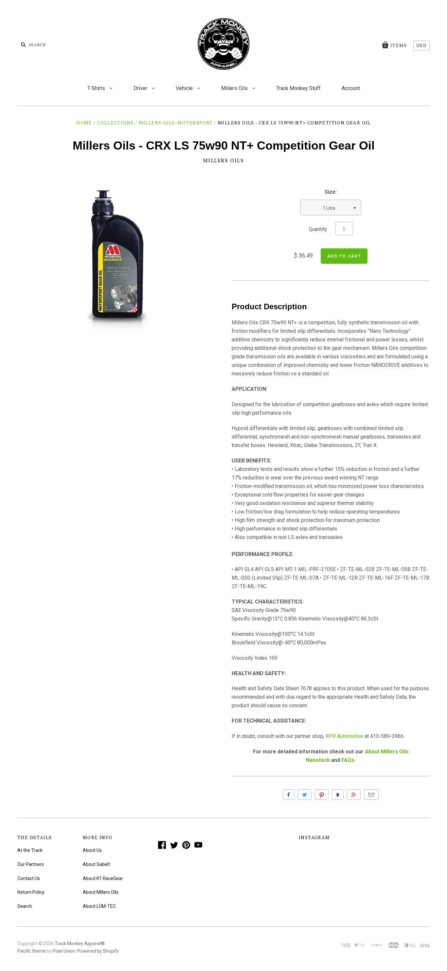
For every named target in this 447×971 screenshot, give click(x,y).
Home (84, 122)
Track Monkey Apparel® (80, 943)
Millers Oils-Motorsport (176, 122)
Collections (115, 122)
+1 (354, 794)
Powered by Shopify (97, 951)
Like (289, 794)
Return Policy (31, 892)
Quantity (318, 229)
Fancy (338, 794)
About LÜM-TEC (99, 906)
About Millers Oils (100, 892)
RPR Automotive (344, 736)
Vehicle (185, 88)
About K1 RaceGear (103, 878)
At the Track (30, 850)
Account (351, 88)
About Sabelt (96, 864)
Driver (141, 88)
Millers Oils (235, 88)
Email (371, 794)
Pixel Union (64, 951)
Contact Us (28, 878)
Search (24, 906)
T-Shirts (96, 88)
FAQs (347, 760)
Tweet (305, 794)
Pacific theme (31, 951)
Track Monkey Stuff (298, 88)
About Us (92, 850)
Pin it (322, 794)
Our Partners (30, 864)
